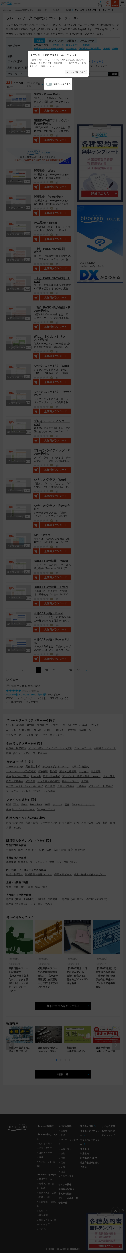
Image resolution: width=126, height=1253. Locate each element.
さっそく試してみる (76, 72)
